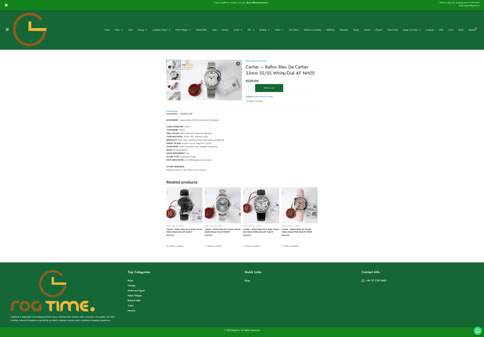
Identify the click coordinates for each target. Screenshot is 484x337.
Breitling (263, 29)
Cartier (236, 29)
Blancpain (344, 29)
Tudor (130, 29)
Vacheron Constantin (312, 29)
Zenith (460, 29)
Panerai (225, 29)
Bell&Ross (330, 29)
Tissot (450, 29)
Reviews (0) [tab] (186, 113)
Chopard (378, 29)
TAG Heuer (294, 29)
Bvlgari (356, 29)
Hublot (277, 29)
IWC (249, 29)
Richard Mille (201, 29)
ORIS (441, 29)
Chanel (367, 29)
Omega (141, 29)
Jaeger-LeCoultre (410, 29)
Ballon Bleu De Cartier (256, 61)
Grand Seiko (392, 29)
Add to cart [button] (174, 242)
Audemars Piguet (160, 29)
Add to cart (269, 87)
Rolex (117, 29)
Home (107, 29)
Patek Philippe (181, 29)
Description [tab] (172, 113)
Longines (430, 29)
